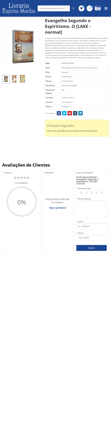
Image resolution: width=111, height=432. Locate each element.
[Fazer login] (98, 8)
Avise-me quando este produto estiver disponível (72, 130)
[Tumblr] (75, 113)
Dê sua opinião (83, 199)
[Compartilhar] (59, 113)
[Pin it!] (70, 113)
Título (79, 221)
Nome (79, 233)
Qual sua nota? (83, 188)
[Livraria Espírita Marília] (18, 8)
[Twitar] (64, 113)
